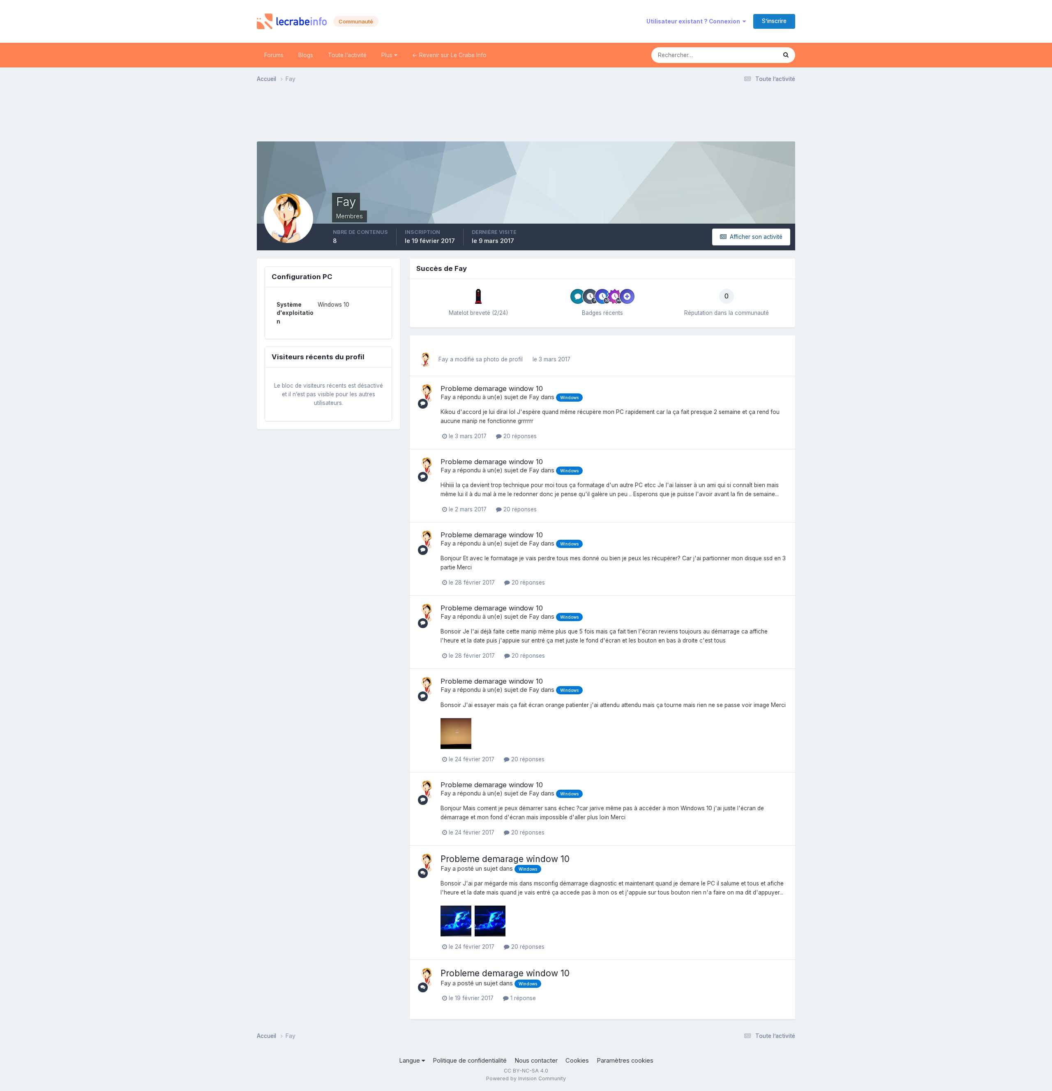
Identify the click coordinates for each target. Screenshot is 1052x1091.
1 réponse (522, 998)
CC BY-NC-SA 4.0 (526, 1071)
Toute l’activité (347, 55)
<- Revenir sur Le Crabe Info (449, 55)
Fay (443, 359)
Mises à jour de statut (738, 55)
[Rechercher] (786, 55)
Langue (410, 1060)
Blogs (305, 55)
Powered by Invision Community (526, 1078)
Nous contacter (536, 1060)
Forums (274, 55)
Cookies (577, 1060)
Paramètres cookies (625, 1060)
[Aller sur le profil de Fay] (426, 360)
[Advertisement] (526, 114)
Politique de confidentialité (470, 1060)
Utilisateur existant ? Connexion (694, 21)
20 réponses (519, 436)
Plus (387, 55)
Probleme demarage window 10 (492, 388)
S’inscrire (774, 21)
